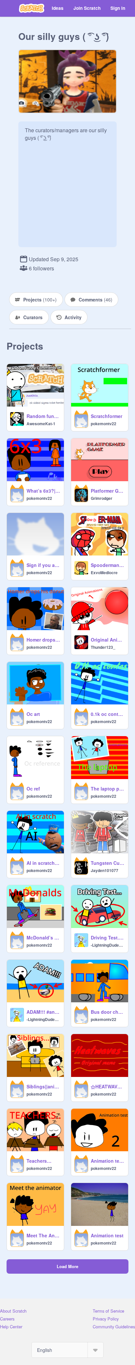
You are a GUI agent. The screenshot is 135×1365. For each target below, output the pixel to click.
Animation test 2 (107, 1160)
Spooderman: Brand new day (107, 565)
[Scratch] (31, 8)
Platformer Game (107, 490)
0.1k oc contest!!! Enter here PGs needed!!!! (107, 714)
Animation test (107, 1235)
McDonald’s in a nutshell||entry (43, 937)
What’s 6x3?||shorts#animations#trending (43, 490)
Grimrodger (101, 498)
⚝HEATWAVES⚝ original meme (107, 1086)
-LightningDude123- (107, 945)
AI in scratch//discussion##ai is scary (43, 863)
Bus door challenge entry (107, 1012)
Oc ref (33, 788)
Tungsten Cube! (107, 863)
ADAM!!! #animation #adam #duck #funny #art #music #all (43, 1012)
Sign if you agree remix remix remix (43, 565)
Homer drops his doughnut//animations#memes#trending (43, 639)
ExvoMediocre (104, 572)
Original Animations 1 (107, 639)
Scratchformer (106, 416)
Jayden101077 (104, 870)
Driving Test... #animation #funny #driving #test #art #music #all (107, 937)
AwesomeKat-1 (41, 424)
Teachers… (39, 1160)
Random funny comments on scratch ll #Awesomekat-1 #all (43, 416)
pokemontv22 (103, 424)
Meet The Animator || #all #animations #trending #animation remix (43, 1235)
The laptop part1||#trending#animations (107, 788)
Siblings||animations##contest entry (43, 1086)
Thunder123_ (103, 647)
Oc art (33, 714)
